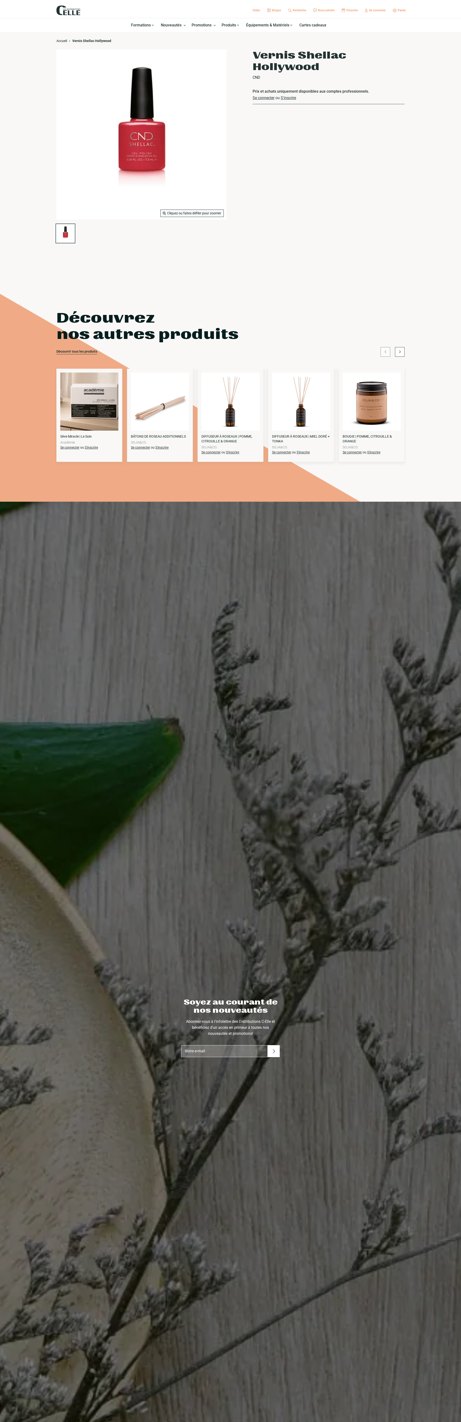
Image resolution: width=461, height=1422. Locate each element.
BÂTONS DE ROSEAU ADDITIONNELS (158, 436)
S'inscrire (288, 98)
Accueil (61, 41)
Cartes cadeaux (312, 25)
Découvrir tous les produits (76, 351)
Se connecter (263, 98)
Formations (141, 25)
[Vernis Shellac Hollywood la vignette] (65, 233)
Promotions (202, 25)
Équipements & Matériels (268, 25)
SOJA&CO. (139, 442)
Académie (67, 442)
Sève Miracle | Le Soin (76, 436)
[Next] (400, 352)
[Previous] (385, 352)
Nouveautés (171, 25)
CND (256, 77)
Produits (229, 25)
